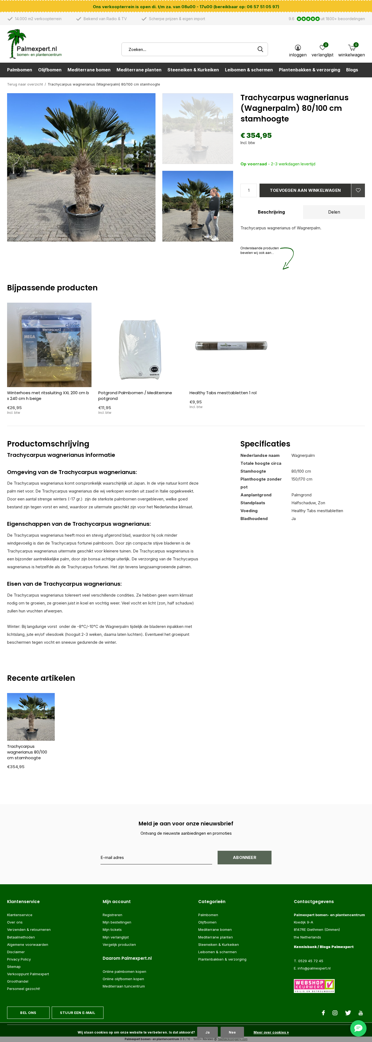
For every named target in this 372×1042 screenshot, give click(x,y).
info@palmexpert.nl (314, 968)
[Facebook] (323, 1013)
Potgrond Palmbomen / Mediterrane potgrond (135, 395)
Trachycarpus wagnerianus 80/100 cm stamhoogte (27, 752)
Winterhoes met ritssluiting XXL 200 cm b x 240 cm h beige (48, 395)
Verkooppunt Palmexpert (28, 974)
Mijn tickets (112, 929)
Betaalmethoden (21, 937)
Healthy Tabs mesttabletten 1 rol (223, 393)
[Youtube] (361, 1013)
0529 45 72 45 (310, 961)
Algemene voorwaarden (27, 944)
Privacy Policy (19, 959)
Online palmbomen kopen (124, 971)
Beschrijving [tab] (271, 212)
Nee (232, 1032)
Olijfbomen (50, 69)
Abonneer (244, 857)
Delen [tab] (334, 212)
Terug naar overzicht (25, 84)
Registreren (112, 915)
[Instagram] (335, 1013)
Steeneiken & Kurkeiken (193, 69)
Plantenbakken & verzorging (309, 69)
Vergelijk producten (119, 944)
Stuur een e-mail (77, 1012)
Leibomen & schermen (249, 69)
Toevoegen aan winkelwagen (305, 190)
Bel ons (28, 1012)
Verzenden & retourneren (29, 929)
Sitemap (14, 966)
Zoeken (260, 49)
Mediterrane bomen (89, 69)
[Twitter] (348, 1013)
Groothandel (17, 981)
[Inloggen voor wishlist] (358, 190)
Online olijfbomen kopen (123, 979)
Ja (207, 1032)
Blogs (352, 69)
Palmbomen (19, 69)
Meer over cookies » (271, 1032)
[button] (201, 128)
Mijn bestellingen (117, 922)
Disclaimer (16, 952)
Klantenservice (19, 915)
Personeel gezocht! (23, 988)
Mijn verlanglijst (116, 937)
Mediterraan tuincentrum (124, 986)
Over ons (15, 922)
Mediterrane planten (139, 69)
